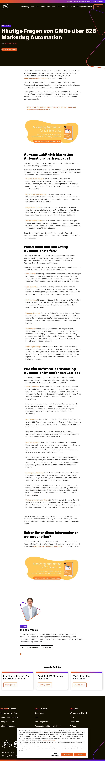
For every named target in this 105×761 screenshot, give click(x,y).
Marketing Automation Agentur (36, 78)
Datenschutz (6, 752)
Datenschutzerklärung (49, 740)
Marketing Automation (9, 49)
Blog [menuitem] (94, 1)
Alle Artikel (47, 648)
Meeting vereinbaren (30, 648)
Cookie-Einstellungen (55, 754)
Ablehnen (80, 754)
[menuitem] (17, 713)
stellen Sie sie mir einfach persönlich (47, 546)
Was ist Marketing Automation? (81, 677)
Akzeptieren (67, 754)
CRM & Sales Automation (9, 717)
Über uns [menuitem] (69, 1)
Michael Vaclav (11, 43)
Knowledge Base (41, 722)
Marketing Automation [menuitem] (29, 7)
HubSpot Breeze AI (7, 726)
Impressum (74, 722)
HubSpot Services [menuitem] (68, 7)
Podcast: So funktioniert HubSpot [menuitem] (83, 1)
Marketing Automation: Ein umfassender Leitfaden (16, 677)
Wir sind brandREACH (78, 713)
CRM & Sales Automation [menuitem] (49, 7)
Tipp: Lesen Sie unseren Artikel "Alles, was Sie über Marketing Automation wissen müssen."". (51, 108)
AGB (12, 752)
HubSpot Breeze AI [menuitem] (84, 7)
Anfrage (73, 726)
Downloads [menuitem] (100, 1)
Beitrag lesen (10, 685)
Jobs (72, 717)
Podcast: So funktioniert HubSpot (48, 726)
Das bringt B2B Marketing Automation (50, 677)
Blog (36, 717)
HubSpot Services (7, 722)
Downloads (39, 713)
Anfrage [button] (98, 7)
